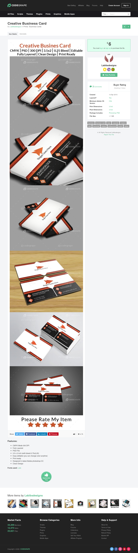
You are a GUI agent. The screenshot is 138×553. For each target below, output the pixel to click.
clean (108, 123)
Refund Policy (106, 533)
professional (112, 126)
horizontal (96, 126)
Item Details (13, 34)
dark (89, 126)
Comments (23, 34)
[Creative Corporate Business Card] (124, 27)
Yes (110, 98)
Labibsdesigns (15, 26)
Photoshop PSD (114, 113)
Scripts (42, 525)
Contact (104, 538)
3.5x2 (111, 106)
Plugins (42, 530)
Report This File (109, 135)
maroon (103, 126)
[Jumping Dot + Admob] (128, 27)
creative (123, 123)
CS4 (110, 101)
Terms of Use (106, 527)
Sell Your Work (76, 535)
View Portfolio (110, 75)
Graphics (43, 535)
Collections (74, 530)
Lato (19, 468)
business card (100, 123)
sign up (108, 48)
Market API (105, 535)
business (91, 123)
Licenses (74, 533)
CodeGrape (25, 549)
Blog (72, 525)
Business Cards (35, 26)
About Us (104, 525)
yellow (126, 126)
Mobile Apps (44, 538)
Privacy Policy (106, 530)
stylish (120, 126)
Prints (26, 26)
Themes (42, 527)
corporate (115, 123)
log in (102, 48)
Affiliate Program (76, 538)
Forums (73, 527)
